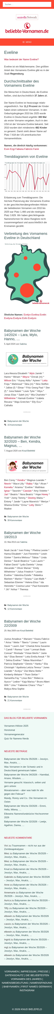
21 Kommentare (14, 700)
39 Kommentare (14, 520)
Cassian (27, 490)
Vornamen (11, 971)
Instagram (27, 990)
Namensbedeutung (15, 982)
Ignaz (7, 490)
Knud (6, 869)
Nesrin (7, 483)
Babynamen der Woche (18, 421)
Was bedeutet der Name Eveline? (21, 59)
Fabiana (19, 149)
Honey (45, 494)
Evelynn (32, 318)
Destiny (32, 498)
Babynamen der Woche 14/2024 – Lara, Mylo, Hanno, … (22, 335)
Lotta (44, 380)
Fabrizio (28, 149)
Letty (31, 505)
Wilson (7, 380)
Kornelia (8, 487)
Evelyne (17, 318)
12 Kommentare (14, 609)
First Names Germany (36, 986)
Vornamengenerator (14, 734)
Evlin (24, 318)
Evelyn (27, 314)
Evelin (43, 314)
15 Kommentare (14, 425)
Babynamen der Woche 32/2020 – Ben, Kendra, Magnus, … (22, 441)
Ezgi (12, 149)
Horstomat (9, 730)
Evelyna (8, 318)
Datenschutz (14, 975)
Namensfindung (41, 982)
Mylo (31, 373)
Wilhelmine (10, 398)
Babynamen (11, 986)
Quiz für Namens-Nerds (16, 738)
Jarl (6, 494)
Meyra (26, 377)
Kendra (21, 480)
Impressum (28, 971)
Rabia (29, 483)
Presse (43, 971)
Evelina (35, 314)
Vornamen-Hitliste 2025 (16, 726)
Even (6, 149)
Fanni (36, 149)
